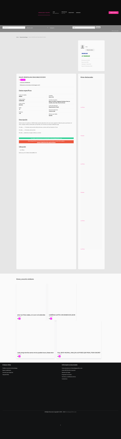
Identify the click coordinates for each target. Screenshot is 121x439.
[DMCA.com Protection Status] (69, 425)
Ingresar (78, 12)
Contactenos (64, 378)
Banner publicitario (7, 370)
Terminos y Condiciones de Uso (69, 376)
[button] (55, 12)
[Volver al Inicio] (8, 12)
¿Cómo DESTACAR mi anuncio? (68, 370)
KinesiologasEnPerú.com (70, 411)
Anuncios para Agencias (8, 372)
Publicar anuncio (113, 12)
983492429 (85, 53)
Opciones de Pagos (66, 372)
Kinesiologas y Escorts (44, 12)
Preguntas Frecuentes (67, 374)
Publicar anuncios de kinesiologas (10, 368)
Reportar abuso (90, 50)
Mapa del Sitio (6, 374)
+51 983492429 (86, 56)
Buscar (98, 27)
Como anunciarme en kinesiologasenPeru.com (72, 368)
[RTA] (52, 425)
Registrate (71, 12)
